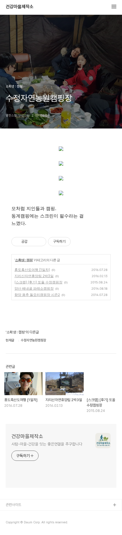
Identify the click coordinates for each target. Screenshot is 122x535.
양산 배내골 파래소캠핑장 (34, 288)
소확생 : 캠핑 (24, 260)
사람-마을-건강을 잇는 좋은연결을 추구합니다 (46, 444)
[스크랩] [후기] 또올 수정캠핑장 (38, 282)
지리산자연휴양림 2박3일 (34, 276)
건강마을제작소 (19, 6)
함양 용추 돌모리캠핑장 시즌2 (37, 295)
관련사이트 (13, 505)
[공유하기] (32, 241)
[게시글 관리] (39, 241)
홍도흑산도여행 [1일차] (32, 270)
